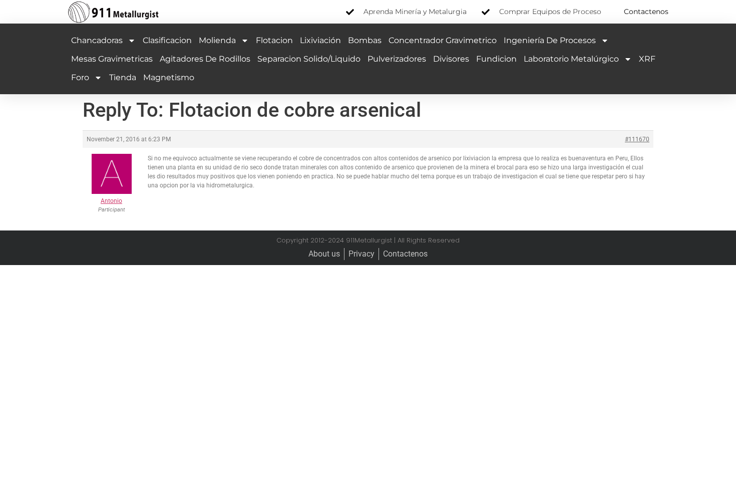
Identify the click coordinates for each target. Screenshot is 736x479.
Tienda (122, 77)
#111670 (637, 139)
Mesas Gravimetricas (112, 59)
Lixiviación (320, 40)
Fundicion (496, 59)
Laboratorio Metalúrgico (571, 59)
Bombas (365, 40)
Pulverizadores (396, 59)
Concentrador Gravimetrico (443, 40)
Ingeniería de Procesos (550, 40)
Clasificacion (167, 40)
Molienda (217, 40)
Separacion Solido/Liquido (308, 59)
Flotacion (274, 40)
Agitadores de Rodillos (205, 59)
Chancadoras (97, 40)
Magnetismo (168, 77)
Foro (80, 77)
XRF (647, 59)
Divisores (451, 59)
